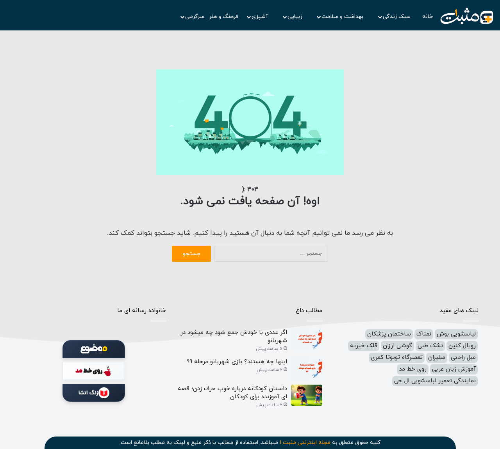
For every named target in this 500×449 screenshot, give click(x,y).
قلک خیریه (363, 346)
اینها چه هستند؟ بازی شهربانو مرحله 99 (237, 362)
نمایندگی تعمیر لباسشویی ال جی (435, 381)
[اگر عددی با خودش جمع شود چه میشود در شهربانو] (306, 339)
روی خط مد (413, 369)
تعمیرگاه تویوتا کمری (397, 357)
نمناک (423, 334)
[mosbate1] (466, 16)
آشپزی (261, 16)
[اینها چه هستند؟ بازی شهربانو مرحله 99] (306, 368)
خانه (427, 16)
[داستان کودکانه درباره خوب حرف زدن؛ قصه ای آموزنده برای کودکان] (306, 395)
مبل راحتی (463, 357)
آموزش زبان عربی (454, 369)
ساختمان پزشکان (389, 334)
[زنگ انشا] (93, 393)
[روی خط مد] (93, 371)
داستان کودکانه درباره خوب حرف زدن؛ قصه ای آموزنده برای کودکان (232, 393)
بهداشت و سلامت (343, 16)
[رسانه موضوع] (93, 349)
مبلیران (436, 357)
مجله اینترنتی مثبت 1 (305, 442)
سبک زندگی (397, 16)
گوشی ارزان (397, 346)
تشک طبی (430, 346)
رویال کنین (462, 346)
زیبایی (296, 16)
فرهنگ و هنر (223, 16)
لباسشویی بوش (456, 334)
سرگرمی (194, 16)
